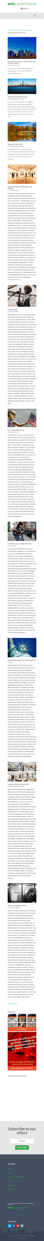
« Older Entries (12, 1003)
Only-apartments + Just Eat (22, 1068)
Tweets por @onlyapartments (17, 1076)
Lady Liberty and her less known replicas (22, 660)
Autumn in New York (15, 144)
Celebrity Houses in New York (18, 784)
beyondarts (22, 1029)
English (25, 8)
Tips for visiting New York (17, 905)
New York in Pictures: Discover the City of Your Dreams (21, 62)
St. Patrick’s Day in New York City (19, 544)
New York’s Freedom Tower (17, 97)
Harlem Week (12, 309)
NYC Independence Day (16, 430)
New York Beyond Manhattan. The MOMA (20, 187)
